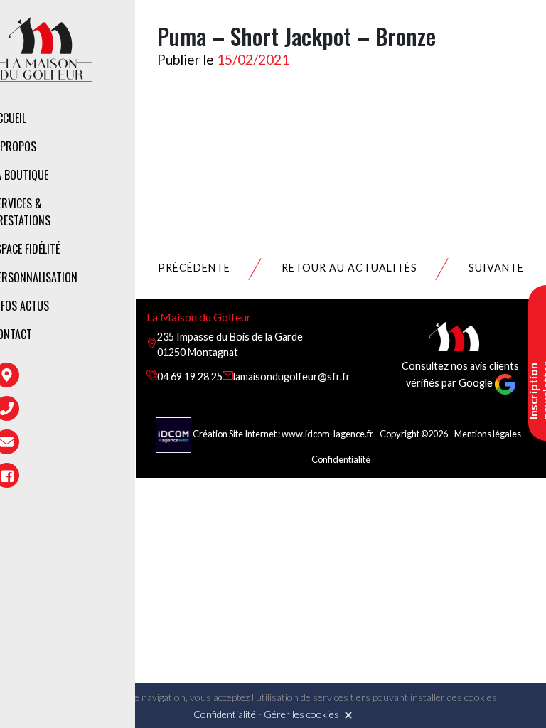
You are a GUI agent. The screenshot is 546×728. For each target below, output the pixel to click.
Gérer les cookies (301, 714)
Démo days (204, 294)
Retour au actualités (349, 268)
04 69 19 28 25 (190, 376)
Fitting (196, 202)
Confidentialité (340, 459)
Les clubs (201, 177)
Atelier (195, 233)
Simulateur (206, 263)
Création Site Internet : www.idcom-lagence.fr (283, 433)
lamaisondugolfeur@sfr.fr (291, 376)
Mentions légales (487, 433)
